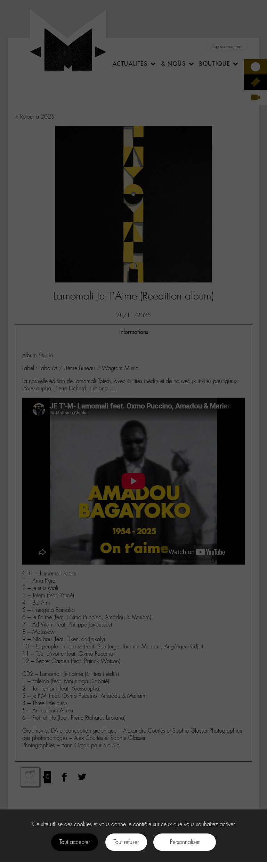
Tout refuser (126, 842)
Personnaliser (185, 842)
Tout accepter (74, 842)
